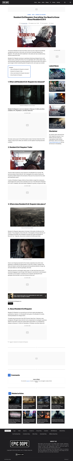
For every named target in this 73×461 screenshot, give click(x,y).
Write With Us (7, 430)
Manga (47, 2)
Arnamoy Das (24, 23)
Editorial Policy (62, 430)
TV (50, 2)
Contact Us (31, 430)
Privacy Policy (39, 430)
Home (35, 2)
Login (14, 430)
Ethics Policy (34, 433)
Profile (19, 430)
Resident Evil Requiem (41, 14)
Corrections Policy (26, 433)
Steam (10, 303)
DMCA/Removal (54, 430)
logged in (28, 380)
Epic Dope (9, 459)
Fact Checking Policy (16, 433)
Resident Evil (16, 341)
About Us (25, 430)
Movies (53, 2)
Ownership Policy (43, 433)
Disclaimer (46, 430)
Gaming (58, 2)
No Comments (45, 23)
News (39, 2)
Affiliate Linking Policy (53, 433)
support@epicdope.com (54, 142)
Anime (43, 2)
